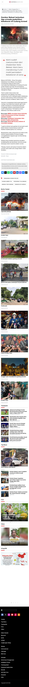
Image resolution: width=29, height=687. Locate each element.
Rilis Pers (3, 653)
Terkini (3, 619)
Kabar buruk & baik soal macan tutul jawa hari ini (13, 541)
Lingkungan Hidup (6, 642)
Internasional (4, 649)
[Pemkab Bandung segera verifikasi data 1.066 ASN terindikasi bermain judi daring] (5, 432)
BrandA (3, 669)
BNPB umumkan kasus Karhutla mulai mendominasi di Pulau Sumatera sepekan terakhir (14, 115)
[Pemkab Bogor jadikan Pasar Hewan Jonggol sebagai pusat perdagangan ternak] (5, 487)
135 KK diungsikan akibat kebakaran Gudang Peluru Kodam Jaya (13, 352)
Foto (2, 499)
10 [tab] (24, 546)
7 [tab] (17, 546)
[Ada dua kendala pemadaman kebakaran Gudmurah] (14, 319)
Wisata (3, 646)
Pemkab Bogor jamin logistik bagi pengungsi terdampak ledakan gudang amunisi (14, 258)
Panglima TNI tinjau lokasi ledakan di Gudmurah (11, 305)
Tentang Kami (5, 665)
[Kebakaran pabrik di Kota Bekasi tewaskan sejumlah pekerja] (14, 201)
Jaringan (3, 657)
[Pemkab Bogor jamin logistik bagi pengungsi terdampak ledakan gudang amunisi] (14, 249)
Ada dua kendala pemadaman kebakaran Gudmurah (13, 328)
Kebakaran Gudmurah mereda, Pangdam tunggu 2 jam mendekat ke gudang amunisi (13, 376)
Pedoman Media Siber (7, 667)
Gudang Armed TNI (7, 181)
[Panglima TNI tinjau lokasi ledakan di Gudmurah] (14, 296)
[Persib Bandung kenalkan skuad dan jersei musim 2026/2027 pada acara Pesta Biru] (5, 439)
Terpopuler (4, 405)
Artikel (3, 640)
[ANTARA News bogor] (16, 1)
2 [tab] (12, 522)
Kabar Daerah (4, 633)
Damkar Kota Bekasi (20, 184)
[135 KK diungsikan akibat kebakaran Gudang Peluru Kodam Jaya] (14, 343)
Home (5, 9)
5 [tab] (18, 522)
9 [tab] (22, 546)
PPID (2, 677)
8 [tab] (19, 546)
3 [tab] (14, 522)
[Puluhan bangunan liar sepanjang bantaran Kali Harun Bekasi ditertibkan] (14, 457)
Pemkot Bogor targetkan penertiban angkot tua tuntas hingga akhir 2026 (18, 480)
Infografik (4, 548)
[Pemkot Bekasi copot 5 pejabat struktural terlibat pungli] (5, 473)
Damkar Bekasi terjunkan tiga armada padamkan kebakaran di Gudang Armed (12, 11)
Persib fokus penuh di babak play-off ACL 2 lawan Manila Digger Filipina (17, 425)
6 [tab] (15, 546)
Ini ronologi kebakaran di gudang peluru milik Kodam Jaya (14, 399)
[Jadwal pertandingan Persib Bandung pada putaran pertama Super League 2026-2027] (5, 412)
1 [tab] (10, 522)
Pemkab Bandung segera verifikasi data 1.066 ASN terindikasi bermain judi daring (18, 432)
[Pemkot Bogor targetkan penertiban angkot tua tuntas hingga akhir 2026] (5, 480)
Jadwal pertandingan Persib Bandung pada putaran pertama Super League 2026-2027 (18, 411)
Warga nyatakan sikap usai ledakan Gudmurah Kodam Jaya (14, 234)
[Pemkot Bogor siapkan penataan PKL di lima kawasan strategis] (5, 494)
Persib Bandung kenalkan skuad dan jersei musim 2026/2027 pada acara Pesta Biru (18, 438)
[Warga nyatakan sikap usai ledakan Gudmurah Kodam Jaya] (14, 225)
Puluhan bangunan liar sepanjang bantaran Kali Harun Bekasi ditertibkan (14, 466)
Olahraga (3, 651)
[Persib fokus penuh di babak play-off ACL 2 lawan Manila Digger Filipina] (5, 425)
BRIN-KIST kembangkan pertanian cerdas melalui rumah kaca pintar (13, 516)
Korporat (3, 674)
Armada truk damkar (7, 184)
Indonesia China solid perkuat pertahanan (13, 597)
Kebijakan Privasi (5, 662)
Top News (4, 445)
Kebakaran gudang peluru (11, 178)
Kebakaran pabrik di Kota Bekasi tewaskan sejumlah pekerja (13, 210)
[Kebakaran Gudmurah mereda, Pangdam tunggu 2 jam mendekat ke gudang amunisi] (14, 366)
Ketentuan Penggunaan (7, 660)
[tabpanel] (14, 512)
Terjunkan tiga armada (19, 181)
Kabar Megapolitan (13, 9)
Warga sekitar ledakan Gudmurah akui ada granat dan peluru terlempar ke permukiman (14, 281)
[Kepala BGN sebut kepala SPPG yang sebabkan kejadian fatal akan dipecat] (5, 418)
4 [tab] (16, 522)
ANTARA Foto (4, 672)
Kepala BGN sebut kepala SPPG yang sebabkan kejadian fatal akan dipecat (18, 418)
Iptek (2, 637)
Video (3, 524)
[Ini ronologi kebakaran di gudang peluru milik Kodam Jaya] (14, 390)
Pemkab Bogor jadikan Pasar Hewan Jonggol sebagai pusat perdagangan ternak (18, 487)
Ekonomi (3, 635)
